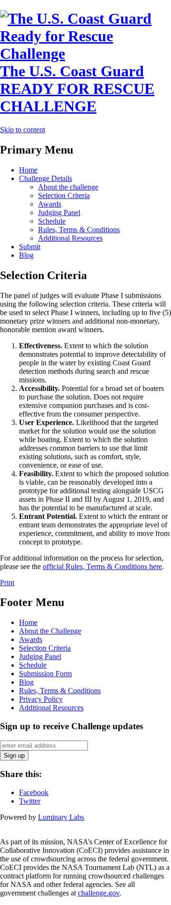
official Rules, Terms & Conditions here (102, 566)
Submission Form (45, 674)
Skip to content (22, 130)
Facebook (33, 792)
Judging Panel (59, 212)
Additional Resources (70, 238)
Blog (26, 255)
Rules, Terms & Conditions (79, 230)
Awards (49, 204)
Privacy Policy (41, 699)
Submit (29, 247)
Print (7, 583)
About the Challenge (50, 631)
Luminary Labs (61, 817)
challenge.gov (98, 893)
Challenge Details (45, 178)
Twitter (29, 801)
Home (28, 170)
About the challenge (68, 187)
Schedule (52, 221)
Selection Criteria (64, 195)
